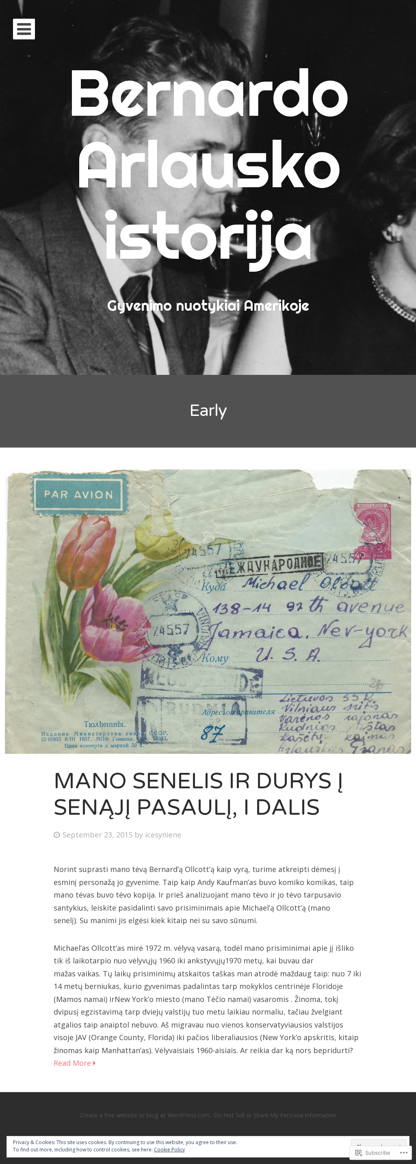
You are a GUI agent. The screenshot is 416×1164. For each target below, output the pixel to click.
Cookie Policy (169, 1149)
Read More (73, 1063)
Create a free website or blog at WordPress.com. (145, 1115)
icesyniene (163, 834)
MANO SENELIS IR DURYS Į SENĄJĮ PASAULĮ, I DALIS (198, 794)
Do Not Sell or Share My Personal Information (275, 1115)
